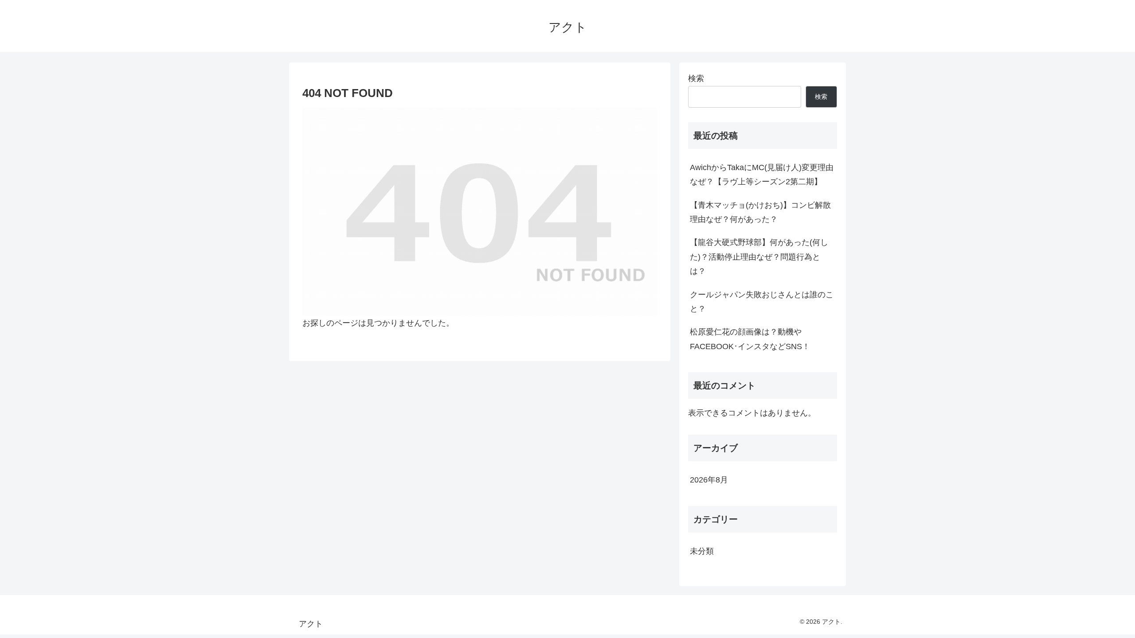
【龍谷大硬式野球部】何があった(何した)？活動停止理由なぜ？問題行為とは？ (759, 257)
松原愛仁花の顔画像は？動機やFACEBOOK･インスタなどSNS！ (750, 338)
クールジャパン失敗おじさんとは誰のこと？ (762, 301)
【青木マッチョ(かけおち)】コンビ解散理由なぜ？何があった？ (760, 212)
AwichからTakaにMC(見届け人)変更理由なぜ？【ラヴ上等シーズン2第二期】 (762, 174)
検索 (696, 78)
